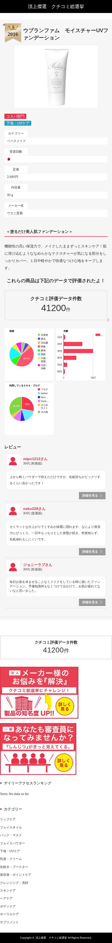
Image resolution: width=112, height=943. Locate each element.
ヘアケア (6, 898)
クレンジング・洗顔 (14, 883)
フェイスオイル (11, 827)
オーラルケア (9, 914)
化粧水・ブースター (14, 867)
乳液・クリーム (11, 859)
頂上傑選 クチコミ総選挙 (51, 937)
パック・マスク (11, 835)
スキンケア (8, 890)
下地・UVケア (17, 123)
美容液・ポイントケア (15, 875)
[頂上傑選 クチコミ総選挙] (56, 6)
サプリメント (9, 922)
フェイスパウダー (12, 843)
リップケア (8, 819)
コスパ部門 (15, 116)
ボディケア (8, 906)
